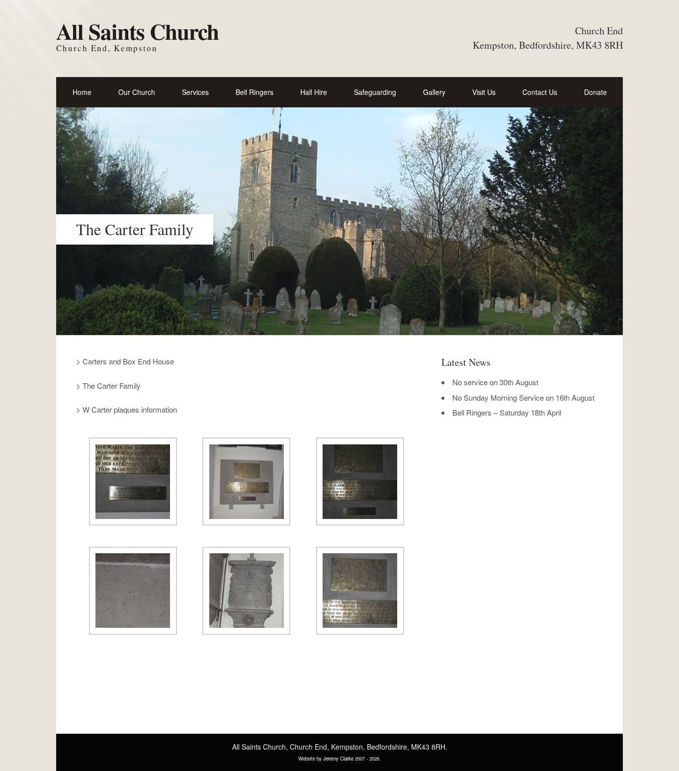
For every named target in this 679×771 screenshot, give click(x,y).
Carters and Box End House (128, 361)
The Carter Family (112, 385)
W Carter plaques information (130, 409)
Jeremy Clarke (338, 758)
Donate (595, 92)
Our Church (136, 92)
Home (82, 92)
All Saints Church (137, 31)
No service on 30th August (495, 382)
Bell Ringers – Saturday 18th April (506, 412)
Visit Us (484, 92)
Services (195, 92)
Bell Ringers (254, 92)
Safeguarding (375, 92)
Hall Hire (313, 92)
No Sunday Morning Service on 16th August (523, 397)
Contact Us (539, 92)
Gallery (434, 92)
